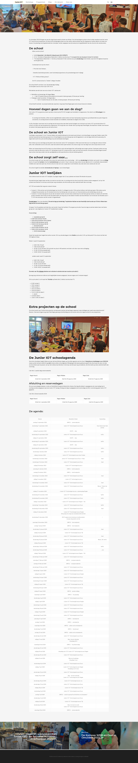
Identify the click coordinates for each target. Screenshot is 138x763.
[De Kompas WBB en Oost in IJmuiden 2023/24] (103, 735)
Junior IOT (19, 2)
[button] (111, 2)
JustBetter (86, 756)
